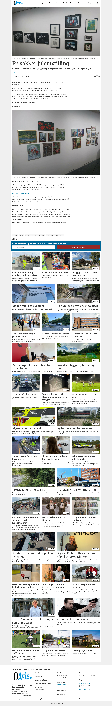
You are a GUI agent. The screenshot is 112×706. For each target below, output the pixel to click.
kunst (21, 235)
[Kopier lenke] (98, 76)
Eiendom (73, 3)
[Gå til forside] (18, 3)
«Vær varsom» (27, 696)
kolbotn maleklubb (38, 235)
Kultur (58, 3)
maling (15, 235)
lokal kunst (59, 235)
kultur (27, 235)
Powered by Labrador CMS (56, 703)
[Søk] (98, 3)
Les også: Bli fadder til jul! (20, 193)
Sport (51, 3)
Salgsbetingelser (84, 689)
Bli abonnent (82, 3)
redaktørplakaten (18, 694)
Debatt (65, 3)
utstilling (50, 235)
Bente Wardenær (84, 683)
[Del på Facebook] (95, 76)
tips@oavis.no (61, 685)
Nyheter (44, 3)
